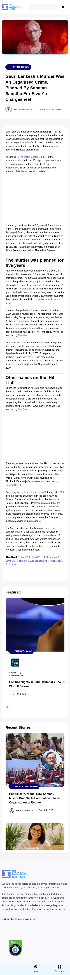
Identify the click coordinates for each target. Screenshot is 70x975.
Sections (11, 972)
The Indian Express (29, 157)
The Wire (22, 335)
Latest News (20, 67)
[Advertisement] (35, 199)
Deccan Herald (13, 485)
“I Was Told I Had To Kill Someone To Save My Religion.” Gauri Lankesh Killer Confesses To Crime (34, 561)
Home (36, 971)
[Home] (36, 967)
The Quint (23, 409)
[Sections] (11, 965)
